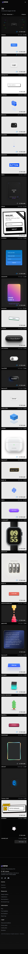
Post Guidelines (4, 911)
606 (25, 368)
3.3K (25, 308)
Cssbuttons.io (4, 896)
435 (25, 735)
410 (25, 551)
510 (25, 520)
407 (25, 134)
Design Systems (4, 894)
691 (25, 623)
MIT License (13, 874)
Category (24, 14)
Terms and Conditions (6, 922)
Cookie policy (4, 927)
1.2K (25, 34)
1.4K (25, 500)
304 (25, 603)
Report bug (3, 916)
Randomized (8, 14)
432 (25, 480)
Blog (2, 908)
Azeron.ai (3, 885)
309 (25, 460)
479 (25, 655)
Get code (23, 31)
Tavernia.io (3, 887)
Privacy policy (4, 925)
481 (25, 74)
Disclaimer (3, 930)
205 (25, 276)
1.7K (25, 206)
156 (25, 675)
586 (25, 238)
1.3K (25, 114)
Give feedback (4, 913)
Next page (21, 841)
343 (25, 838)
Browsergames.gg (5, 901)
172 (25, 174)
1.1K (25, 695)
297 (25, 54)
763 (25, 348)
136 (25, 583)
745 (25, 388)
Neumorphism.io (4, 899)
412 (25, 94)
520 (25, 408)
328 (25, 328)
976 (25, 818)
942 (25, 428)
